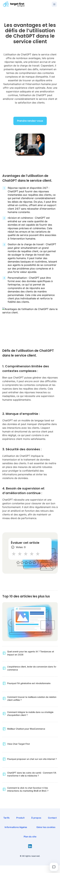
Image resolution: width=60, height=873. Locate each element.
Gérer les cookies (45, 827)
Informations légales (16, 827)
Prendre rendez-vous (30, 121)
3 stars (25, 553)
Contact (52, 817)
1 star (13, 553)
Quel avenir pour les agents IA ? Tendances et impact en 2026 (30, 653)
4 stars (31, 553)
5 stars (37, 553)
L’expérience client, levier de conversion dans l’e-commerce (32, 668)
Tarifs (6, 817)
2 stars (19, 553)
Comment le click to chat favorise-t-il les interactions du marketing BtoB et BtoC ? (27, 789)
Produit (20, 817)
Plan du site (30, 836)
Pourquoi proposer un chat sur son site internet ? (32, 759)
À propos (36, 817)
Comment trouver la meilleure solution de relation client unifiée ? (31, 698)
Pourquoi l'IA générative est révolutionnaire (28, 683)
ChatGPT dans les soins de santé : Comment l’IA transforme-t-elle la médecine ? (31, 774)
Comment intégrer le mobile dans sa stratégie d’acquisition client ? (30, 713)
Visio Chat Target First (18, 744)
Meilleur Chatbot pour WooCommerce (26, 728)
